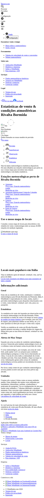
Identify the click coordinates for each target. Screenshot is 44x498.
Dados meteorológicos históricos (17, 78)
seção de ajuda (13, 409)
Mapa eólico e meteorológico (15, 46)
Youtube (32, 485)
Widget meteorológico (13, 57)
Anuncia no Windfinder (13, 80)
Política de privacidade (13, 94)
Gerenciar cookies (11, 84)
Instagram (32, 483)
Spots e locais (10, 48)
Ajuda (10, 34)
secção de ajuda (6, 364)
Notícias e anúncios (12, 82)
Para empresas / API (12, 71)
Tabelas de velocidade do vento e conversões (21, 55)
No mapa (5, 140)
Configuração (13, 38)
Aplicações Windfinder (13, 65)
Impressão (9, 96)
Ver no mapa (8, 101)
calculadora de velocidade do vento (13, 396)
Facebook (19, 101)
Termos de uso (10, 92)
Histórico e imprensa (12, 67)
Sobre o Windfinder (12, 69)
